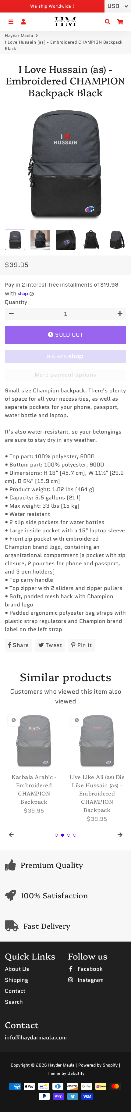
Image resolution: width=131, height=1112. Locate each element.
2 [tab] (62, 835)
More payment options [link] (66, 375)
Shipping (16, 980)
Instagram (90, 980)
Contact (15, 991)
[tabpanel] (34, 763)
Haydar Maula (19, 36)
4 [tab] (74, 835)
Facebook (89, 969)
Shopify (110, 1065)
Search (14, 1002)
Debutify (75, 1073)
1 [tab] (56, 835)
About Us (17, 969)
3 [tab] (68, 835)
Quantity (16, 302)
